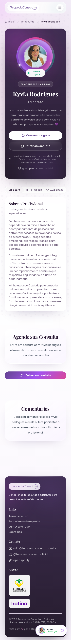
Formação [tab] (36, 190)
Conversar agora (38, 135)
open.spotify (21, 560)
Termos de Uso (18, 516)
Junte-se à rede (19, 527)
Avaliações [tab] (57, 190)
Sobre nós (15, 532)
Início (11, 21)
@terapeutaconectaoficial (30, 554)
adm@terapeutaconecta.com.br (34, 548)
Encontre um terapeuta (24, 521)
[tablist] (35, 190)
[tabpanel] (35, 254)
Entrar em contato (37, 146)
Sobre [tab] (16, 190)
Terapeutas (27, 21)
